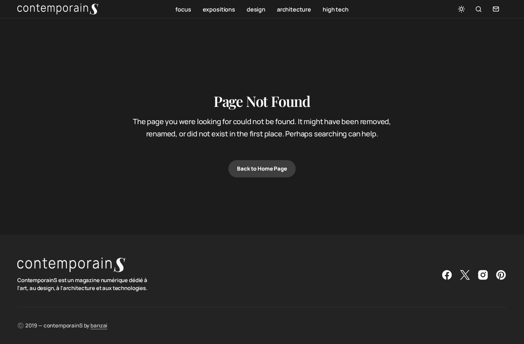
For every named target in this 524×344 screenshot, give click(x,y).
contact (496, 9)
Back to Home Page (262, 168)
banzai (98, 325)
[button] (461, 9)
